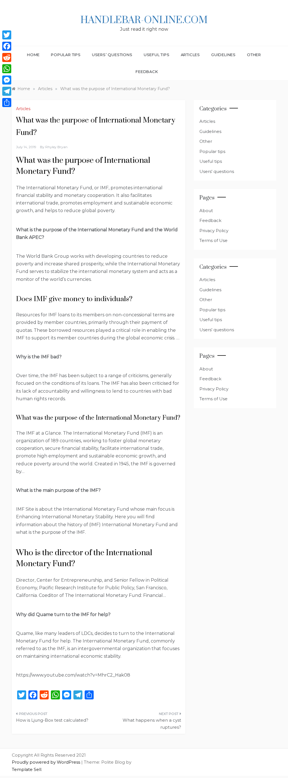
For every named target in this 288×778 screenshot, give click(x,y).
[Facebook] (6, 46)
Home (33, 54)
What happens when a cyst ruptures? (152, 723)
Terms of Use (213, 240)
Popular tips (66, 54)
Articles (190, 54)
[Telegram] (6, 91)
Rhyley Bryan (56, 147)
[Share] (6, 102)
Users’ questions (112, 54)
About (206, 210)
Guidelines (223, 54)
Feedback (147, 71)
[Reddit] (6, 57)
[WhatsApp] (6, 68)
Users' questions (216, 171)
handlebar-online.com (144, 20)
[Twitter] (6, 35)
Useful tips (157, 54)
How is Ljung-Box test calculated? (52, 720)
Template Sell (26, 769)
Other (254, 54)
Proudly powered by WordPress (46, 762)
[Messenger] (6, 80)
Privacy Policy (213, 230)
